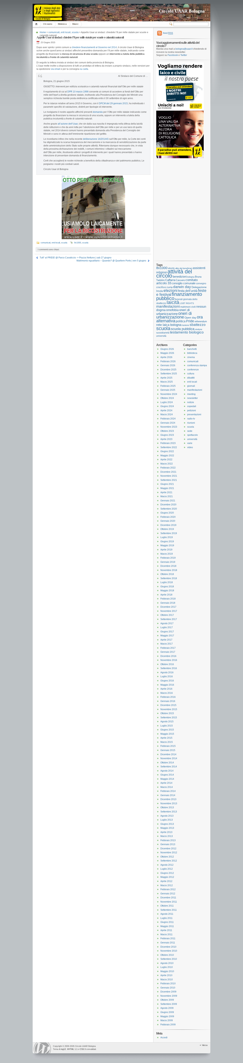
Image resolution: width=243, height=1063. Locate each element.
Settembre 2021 (168, 480)
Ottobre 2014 (167, 762)
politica (180, 321)
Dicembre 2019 (168, 525)
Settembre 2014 (168, 766)
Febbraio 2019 (168, 558)
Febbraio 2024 (168, 418)
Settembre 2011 (168, 910)
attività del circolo (174, 273)
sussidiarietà (162, 332)
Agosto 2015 (167, 721)
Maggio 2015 (167, 734)
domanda (98, 112)
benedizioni (180, 276)
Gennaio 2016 (167, 701)
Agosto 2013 (167, 816)
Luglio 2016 (166, 676)
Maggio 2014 (167, 779)
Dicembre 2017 (168, 607)
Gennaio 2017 (167, 652)
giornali (191, 386)
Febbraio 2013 (168, 840)
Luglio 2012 (166, 869)
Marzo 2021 (166, 496)
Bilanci (75, 24)
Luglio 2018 (166, 582)
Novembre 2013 (168, 803)
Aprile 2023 (166, 439)
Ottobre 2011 (167, 905)
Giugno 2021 (167, 484)
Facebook (173, 55)
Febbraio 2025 (168, 386)
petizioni (191, 410)
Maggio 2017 (167, 635)
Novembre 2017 (168, 611)
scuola (75, 32)
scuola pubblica (182, 329)
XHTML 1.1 (72, 1049)
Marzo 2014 (166, 787)
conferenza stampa (197, 365)
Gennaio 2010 (167, 987)
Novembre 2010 (168, 950)
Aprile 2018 (166, 594)
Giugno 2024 (167, 406)
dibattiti (191, 377)
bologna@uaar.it (184, 49)
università (161, 336)
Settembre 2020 (168, 508)
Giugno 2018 (167, 586)
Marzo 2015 (166, 742)
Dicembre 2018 (168, 566)
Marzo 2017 (166, 643)
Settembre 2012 (168, 860)
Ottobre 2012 (167, 856)
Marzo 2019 (166, 554)
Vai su (204, 1045)
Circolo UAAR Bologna (182, 11)
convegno (201, 283)
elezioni (170, 290)
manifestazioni (168, 306)
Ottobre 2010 (167, 955)
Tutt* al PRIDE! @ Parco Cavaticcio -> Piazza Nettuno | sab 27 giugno (75, 257)
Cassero (180, 280)
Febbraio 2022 (168, 467)
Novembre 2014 (168, 758)
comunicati (54, 32)
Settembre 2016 (168, 668)
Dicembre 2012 (168, 848)
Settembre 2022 (168, 447)
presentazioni (194, 414)
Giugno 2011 (167, 922)
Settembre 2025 (168, 373)
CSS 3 (83, 1049)
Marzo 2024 (166, 414)
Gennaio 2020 (167, 521)
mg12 (63, 1049)
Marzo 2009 (166, 1020)
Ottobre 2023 (167, 431)
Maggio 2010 (167, 971)
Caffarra (170, 280)
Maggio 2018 (167, 590)
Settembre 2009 (168, 1004)
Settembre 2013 (168, 811)
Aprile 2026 (166, 357)
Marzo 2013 (166, 836)
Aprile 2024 (166, 410)
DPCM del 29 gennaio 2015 (113, 103)
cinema (191, 357)
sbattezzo (198, 324)
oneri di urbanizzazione (173, 312)
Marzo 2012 (166, 885)
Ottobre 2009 (167, 1000)
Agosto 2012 (167, 865)
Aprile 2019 (166, 549)
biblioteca (192, 353)
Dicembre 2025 (168, 369)
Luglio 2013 (166, 819)
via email (55, 69)
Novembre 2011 (168, 901)
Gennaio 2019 (167, 562)
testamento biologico (187, 332)
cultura (190, 373)
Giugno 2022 (167, 451)
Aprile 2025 (166, 377)
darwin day (182, 287)
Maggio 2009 (167, 1016)
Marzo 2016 (166, 693)
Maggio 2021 (167, 488)
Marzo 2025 (166, 381)
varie (189, 443)
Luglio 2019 (166, 537)
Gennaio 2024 (167, 423)
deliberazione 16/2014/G (96, 139)
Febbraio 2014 (168, 791)
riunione (185, 325)
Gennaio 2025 (167, 390)
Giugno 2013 (167, 824)
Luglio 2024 (166, 402)
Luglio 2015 (166, 725)
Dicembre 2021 (168, 472)
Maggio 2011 (167, 926)
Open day (190, 317)
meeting (191, 394)
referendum (201, 321)
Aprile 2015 (166, 738)
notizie (190, 402)
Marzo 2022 (166, 463)
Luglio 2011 (166, 918)
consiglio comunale (183, 283)
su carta (84, 69)
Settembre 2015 (168, 717)
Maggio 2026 (167, 353)
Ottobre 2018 (167, 574)
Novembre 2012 (168, 852)
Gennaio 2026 (167, 365)
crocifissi (161, 287)
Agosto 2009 (167, 1008)
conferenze (193, 369)
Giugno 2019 (167, 541)
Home (37, 24)
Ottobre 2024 (167, 398)
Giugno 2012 (167, 873)
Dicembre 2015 (168, 705)
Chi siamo (47, 24)
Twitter (183, 55)
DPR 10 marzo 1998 (77, 91)
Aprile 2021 (166, 492)
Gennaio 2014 (167, 795)
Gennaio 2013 (167, 844)
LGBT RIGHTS (187, 303)
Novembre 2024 (168, 394)
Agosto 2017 (167, 623)
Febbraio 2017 (168, 648)
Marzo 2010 (166, 979)
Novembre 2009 (168, 996)
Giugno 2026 (167, 349)
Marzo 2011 (166, 934)
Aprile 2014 (166, 783)
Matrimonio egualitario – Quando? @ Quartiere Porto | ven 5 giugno (111, 260)
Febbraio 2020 (168, 517)
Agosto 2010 (167, 963)
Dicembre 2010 (168, 947)
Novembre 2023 (168, 427)
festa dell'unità (187, 290)
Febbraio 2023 (168, 443)
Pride (190, 321)
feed (168, 33)
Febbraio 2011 (167, 938)
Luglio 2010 (166, 967)
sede (189, 431)
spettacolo (192, 435)
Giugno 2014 (167, 774)
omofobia (172, 310)
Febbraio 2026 (168, 361)
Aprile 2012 (166, 881)
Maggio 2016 (167, 685)
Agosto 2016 (167, 672)
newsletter (192, 398)
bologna (190, 277)
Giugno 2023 (167, 435)
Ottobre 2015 (167, 713)
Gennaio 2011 (167, 942)
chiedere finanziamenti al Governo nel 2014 (94, 47)
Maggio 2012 (167, 877)
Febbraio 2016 (168, 697)
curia (170, 287)
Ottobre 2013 (167, 807)
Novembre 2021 (168, 476)
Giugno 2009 (167, 1012)
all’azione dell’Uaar (68, 123)
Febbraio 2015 (168, 746)
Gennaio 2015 (167, 750)
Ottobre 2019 (167, 529)
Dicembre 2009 (168, 991)
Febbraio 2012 (168, 889)
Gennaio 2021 (167, 500)
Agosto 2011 (166, 914)
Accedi (163, 1037)
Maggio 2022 (167, 455)
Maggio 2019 (167, 545)
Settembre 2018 (168, 578)
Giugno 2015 (167, 729)
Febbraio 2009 (168, 1024)
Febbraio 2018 (168, 598)
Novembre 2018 (168, 570)
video (190, 447)
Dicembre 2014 (168, 754)
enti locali (66, 32)
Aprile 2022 (166, 459)
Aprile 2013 (166, 832)
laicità (173, 302)
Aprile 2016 (166, 688)
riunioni (191, 423)
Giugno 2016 (167, 680)
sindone (198, 329)
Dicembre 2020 (168, 504)
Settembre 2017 (168, 619)
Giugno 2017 (167, 631)
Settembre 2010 (168, 959)
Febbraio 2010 (168, 983)
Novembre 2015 (168, 709)
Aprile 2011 (166, 930)
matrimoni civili (188, 307)
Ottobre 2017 (167, 615)
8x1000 (77, 242)
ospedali (191, 406)
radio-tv (191, 418)
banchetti (192, 349)
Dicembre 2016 (168, 656)
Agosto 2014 (167, 770)
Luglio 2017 (166, 627)
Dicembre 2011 (168, 897)
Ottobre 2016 (167, 664)
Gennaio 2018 (167, 603)
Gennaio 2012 (167, 893)
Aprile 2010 (166, 975)
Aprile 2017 (166, 639)
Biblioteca (62, 24)
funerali (179, 299)
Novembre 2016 (168, 660)
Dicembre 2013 (168, 799)
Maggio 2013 (167, 828)
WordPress (42, 1047)
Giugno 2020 (167, 512)
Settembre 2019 (168, 533)
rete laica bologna (168, 325)
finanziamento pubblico (179, 296)
